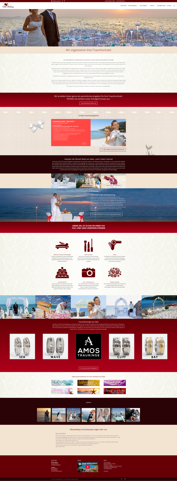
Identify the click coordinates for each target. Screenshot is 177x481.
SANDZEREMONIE (63, 185)
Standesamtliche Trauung (109, 463)
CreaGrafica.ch (59, 479)
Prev (38, 415)
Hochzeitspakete (132, 5)
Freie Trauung (107, 462)
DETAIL (84, 143)
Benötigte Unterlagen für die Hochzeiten (113, 466)
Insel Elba (106, 471)
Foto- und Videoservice (88, 282)
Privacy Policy (67, 479)
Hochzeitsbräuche (108, 468)
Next (139, 415)
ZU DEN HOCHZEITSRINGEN (88, 368)
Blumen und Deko (114, 282)
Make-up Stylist (88, 254)
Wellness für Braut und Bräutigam (62, 254)
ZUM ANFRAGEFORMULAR (88, 103)
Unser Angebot (143, 5)
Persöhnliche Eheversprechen (110, 467)
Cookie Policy (74, 479)
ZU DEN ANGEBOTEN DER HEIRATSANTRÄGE (106, 214)
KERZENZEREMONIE (88, 185)
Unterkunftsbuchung (120, 1)
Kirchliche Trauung (108, 465)
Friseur (115, 254)
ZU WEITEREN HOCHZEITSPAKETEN (113, 150)
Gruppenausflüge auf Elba (110, 1)
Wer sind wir (124, 5)
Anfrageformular (161, 5)
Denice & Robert (61, 433)
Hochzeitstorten (62, 282)
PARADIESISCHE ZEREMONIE (113, 185)
